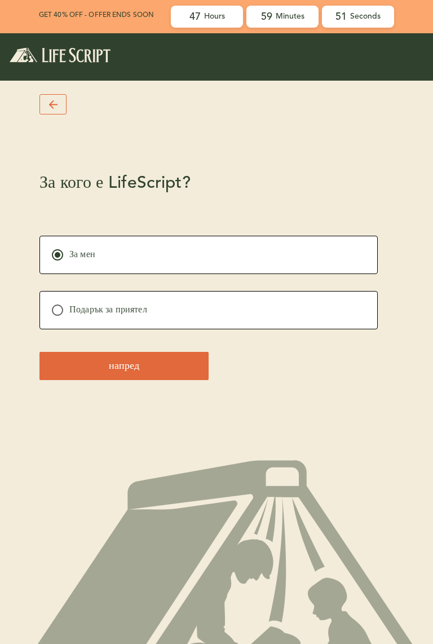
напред (124, 366)
